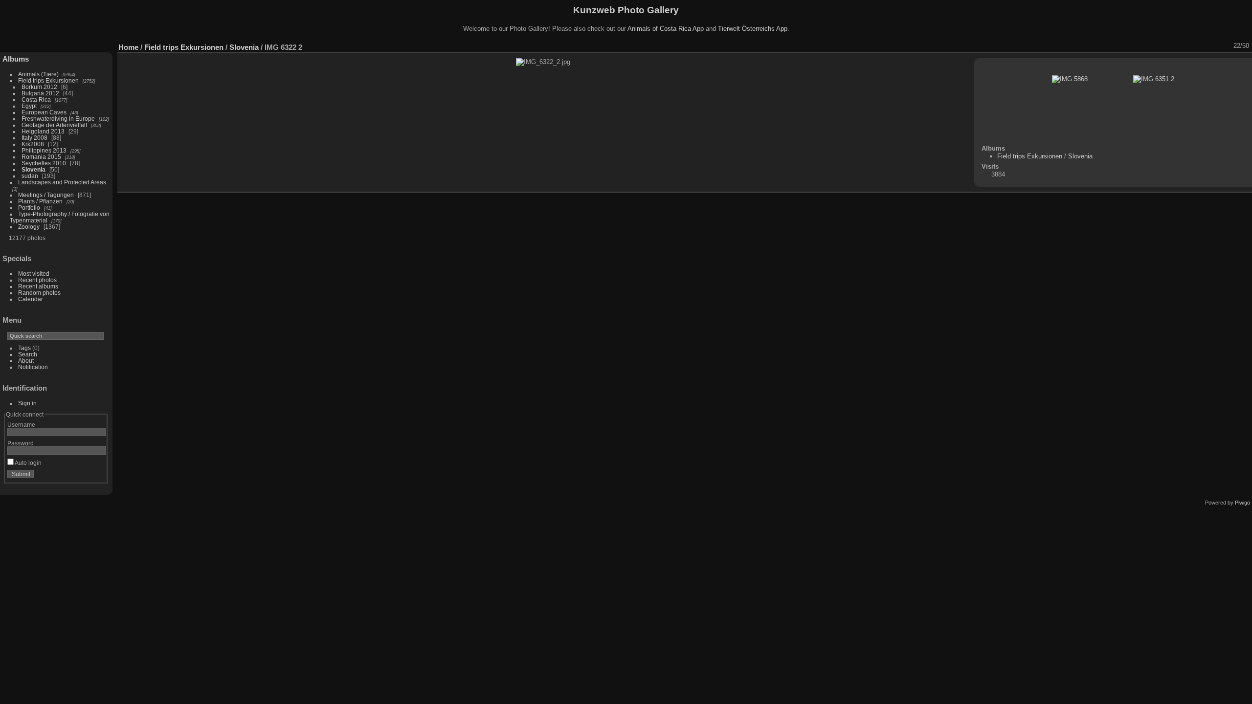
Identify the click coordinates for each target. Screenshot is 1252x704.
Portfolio (29, 207)
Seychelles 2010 (44, 163)
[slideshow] (1148, 46)
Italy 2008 (34, 137)
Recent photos (37, 280)
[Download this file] (1174, 46)
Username (21, 424)
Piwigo (1242, 503)
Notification (33, 367)
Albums (15, 59)
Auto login (28, 463)
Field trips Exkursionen (48, 80)
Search (27, 354)
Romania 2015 (41, 157)
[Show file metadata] (1161, 46)
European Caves (44, 112)
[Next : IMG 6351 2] (1225, 46)
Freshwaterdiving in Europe (58, 118)
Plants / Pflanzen (40, 201)
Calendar (30, 299)
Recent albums (38, 286)
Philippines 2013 (44, 150)
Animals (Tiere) (38, 74)
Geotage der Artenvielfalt (54, 125)
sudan (30, 176)
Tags (24, 348)
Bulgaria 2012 (40, 93)
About (26, 360)
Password (20, 443)
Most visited (33, 273)
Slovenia (33, 169)
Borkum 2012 (39, 87)
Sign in (27, 403)
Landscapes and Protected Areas (62, 182)
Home (128, 47)
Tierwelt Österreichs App (752, 28)
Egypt (29, 106)
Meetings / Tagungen (46, 195)
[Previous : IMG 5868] (1212, 46)
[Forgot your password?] (96, 476)
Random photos (39, 292)
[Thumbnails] (1199, 46)
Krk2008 (33, 144)
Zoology (29, 226)
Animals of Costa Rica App (665, 28)
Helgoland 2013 (43, 131)
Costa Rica (36, 99)
